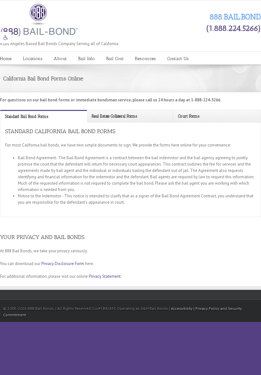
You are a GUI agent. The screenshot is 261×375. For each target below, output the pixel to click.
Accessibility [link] (182, 308)
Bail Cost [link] (115, 58)
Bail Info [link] (86, 58)
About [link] (60, 58)
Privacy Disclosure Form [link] (62, 263)
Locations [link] (33, 58)
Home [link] (5, 58)
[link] (5, 37)
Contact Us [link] (178, 58)
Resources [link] (145, 58)
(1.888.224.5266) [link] (233, 28)
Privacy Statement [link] (105, 276)
